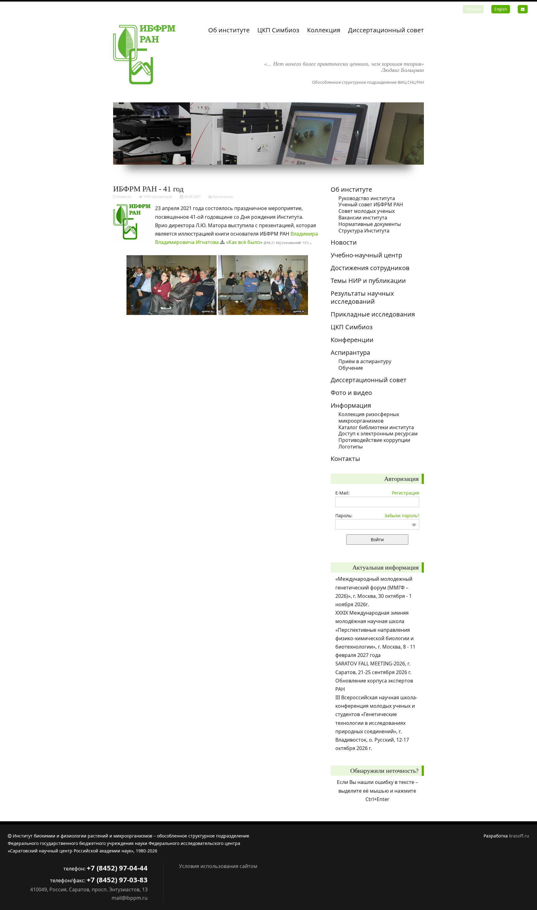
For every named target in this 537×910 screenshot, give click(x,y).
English (500, 9)
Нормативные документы (369, 224)
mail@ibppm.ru (130, 897)
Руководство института (366, 198)
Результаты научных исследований (362, 297)
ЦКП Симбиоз (278, 30)
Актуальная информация (385, 567)
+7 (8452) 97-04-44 (117, 867)
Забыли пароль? (401, 515)
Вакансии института (362, 217)
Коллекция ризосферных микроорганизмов (368, 417)
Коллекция (323, 30)
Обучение (350, 367)
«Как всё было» (244, 242)
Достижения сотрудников (370, 268)
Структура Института (363, 230)
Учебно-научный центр (366, 255)
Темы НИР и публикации (368, 280)
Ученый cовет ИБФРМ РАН (370, 204)
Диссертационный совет (386, 30)
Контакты (345, 458)
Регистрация (405, 493)
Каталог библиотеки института (376, 427)
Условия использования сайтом (218, 866)
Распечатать (222, 196)
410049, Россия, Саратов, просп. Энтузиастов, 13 (89, 889)
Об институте (229, 30)
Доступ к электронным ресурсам (378, 433)
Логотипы (350, 446)
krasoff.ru (519, 836)
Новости (124, 196)
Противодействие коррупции (374, 440)
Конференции (352, 339)
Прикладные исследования (373, 314)
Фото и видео (351, 392)
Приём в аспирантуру (364, 361)
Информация (351, 405)
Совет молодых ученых (366, 211)
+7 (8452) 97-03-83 (117, 879)
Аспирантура (350, 352)
